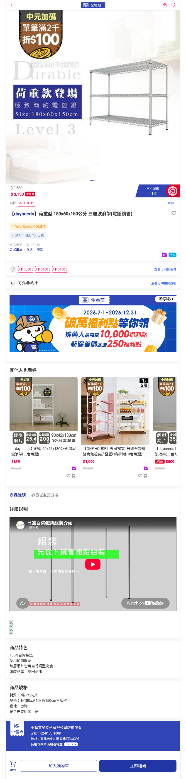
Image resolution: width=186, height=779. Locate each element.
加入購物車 (59, 766)
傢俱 (29, 249)
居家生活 (16, 249)
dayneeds (24, 213)
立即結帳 (138, 766)
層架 (40, 249)
